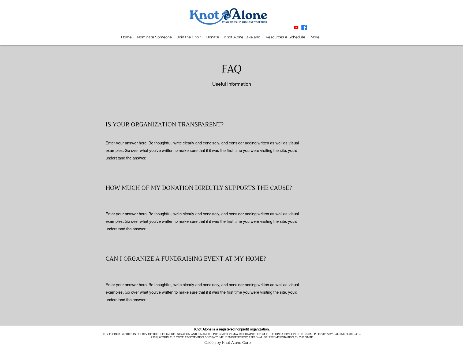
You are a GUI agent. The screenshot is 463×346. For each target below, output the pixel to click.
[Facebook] (304, 27)
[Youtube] (296, 27)
